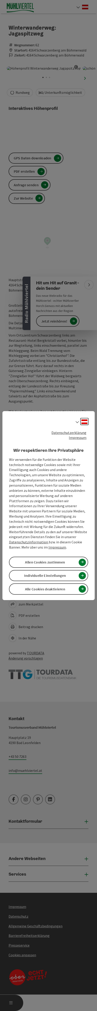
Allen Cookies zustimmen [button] (45, 562)
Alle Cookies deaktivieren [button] (45, 589)
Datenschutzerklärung (68, 432)
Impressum (77, 437)
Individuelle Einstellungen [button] (45, 575)
